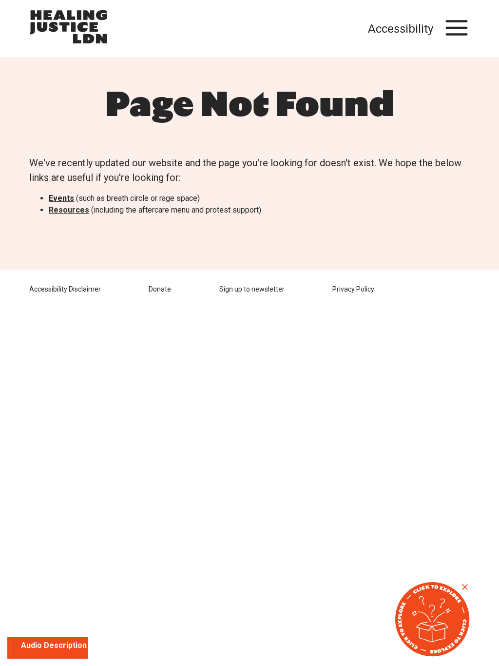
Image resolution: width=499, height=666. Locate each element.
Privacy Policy (353, 289)
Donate (160, 289)
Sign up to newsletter (252, 289)
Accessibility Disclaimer (65, 289)
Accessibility (400, 29)
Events (61, 198)
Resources (69, 210)
